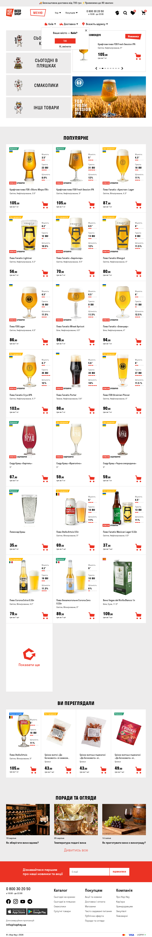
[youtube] (22, 901)
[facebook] (8, 901)
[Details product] (83, 51)
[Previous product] (96, 68)
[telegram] (29, 901)
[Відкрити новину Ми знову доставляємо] (109, 117)
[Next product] (122, 68)
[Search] (125, 13)
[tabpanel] (109, 51)
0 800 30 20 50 (95, 11)
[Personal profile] (117, 13)
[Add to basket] (138, 56)
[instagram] (15, 901)
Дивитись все (76, 850)
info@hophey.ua (16, 924)
